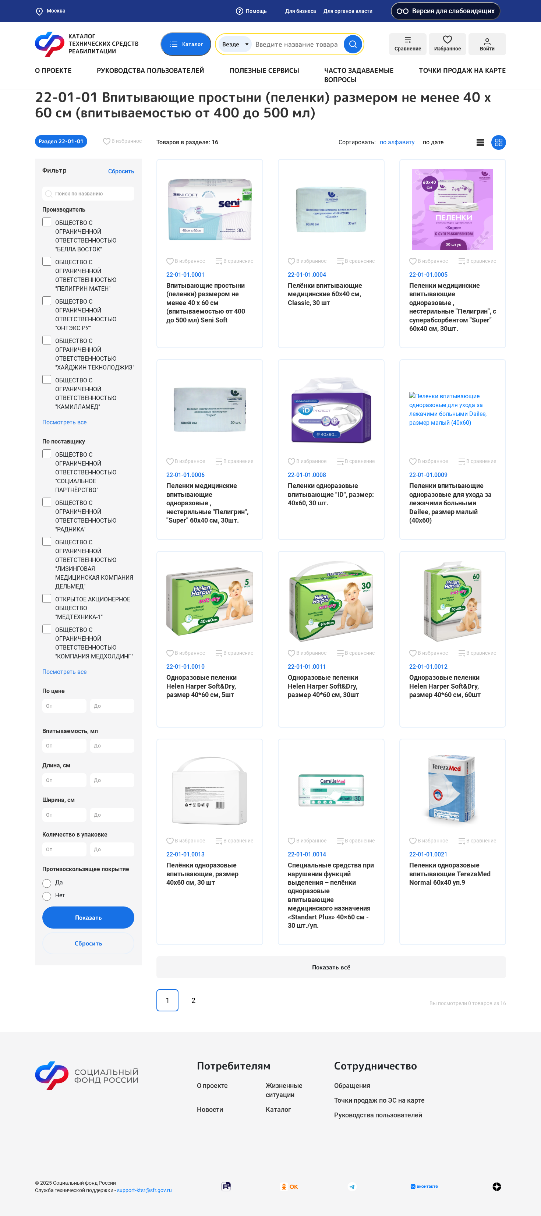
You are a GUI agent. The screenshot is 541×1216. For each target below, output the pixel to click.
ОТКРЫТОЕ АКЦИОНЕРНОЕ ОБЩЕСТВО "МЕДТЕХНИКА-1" (92, 608)
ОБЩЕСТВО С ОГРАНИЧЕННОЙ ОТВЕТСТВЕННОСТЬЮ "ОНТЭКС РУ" (85, 315)
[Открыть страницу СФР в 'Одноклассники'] (289, 1186)
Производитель (63, 209)
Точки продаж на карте (462, 70)
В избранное (126, 141)
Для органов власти (347, 11)
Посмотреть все (64, 422)
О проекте (53, 70)
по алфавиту (397, 142)
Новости (210, 1109)
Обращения (352, 1085)
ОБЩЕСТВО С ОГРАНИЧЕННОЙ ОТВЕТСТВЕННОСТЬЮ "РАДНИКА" (85, 516)
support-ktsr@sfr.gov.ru (144, 1190)
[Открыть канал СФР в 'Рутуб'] (226, 1186)
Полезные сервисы (264, 70)
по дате (433, 142)
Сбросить (88, 943)
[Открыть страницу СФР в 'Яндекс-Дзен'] (497, 1186)
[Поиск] (48, 193)
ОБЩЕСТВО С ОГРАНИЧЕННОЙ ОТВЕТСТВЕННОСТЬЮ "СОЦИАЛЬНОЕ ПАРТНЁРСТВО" (85, 472)
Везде (230, 44)
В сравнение (237, 261)
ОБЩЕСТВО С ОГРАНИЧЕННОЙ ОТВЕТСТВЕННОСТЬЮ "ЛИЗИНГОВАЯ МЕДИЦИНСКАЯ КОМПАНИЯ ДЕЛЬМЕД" (94, 564)
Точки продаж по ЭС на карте (379, 1100)
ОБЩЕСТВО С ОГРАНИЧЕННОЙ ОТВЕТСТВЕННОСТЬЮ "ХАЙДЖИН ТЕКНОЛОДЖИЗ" (94, 354)
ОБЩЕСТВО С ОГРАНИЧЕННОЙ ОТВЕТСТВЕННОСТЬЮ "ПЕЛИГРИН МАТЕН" (85, 275)
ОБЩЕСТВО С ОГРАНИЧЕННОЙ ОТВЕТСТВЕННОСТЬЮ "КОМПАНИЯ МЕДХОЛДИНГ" (94, 643)
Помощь (256, 11)
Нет (60, 895)
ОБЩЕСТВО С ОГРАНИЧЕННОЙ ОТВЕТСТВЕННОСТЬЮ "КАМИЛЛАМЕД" (85, 393)
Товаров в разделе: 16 (187, 142)
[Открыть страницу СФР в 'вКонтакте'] (424, 1186)
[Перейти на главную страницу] (86, 44)
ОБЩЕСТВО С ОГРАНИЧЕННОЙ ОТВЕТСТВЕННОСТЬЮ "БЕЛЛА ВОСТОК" (85, 236)
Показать (88, 917)
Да (59, 882)
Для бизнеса (300, 11)
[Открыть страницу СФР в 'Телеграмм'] (352, 1186)
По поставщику (63, 441)
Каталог (278, 1109)
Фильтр (54, 170)
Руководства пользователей (150, 70)
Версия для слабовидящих (453, 11)
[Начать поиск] (353, 44)
